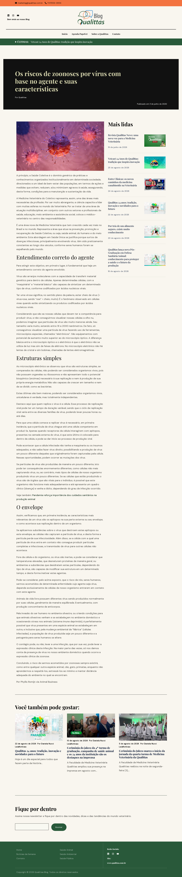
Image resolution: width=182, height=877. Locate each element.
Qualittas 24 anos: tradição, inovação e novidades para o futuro (123, 205)
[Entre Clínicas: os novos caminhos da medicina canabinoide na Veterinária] (155, 184)
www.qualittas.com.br (116, 863)
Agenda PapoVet (80, 34)
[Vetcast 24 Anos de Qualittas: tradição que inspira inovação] (155, 162)
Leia (17, 747)
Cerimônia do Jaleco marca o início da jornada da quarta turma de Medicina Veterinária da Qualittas (142, 754)
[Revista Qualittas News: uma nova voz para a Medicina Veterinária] (155, 140)
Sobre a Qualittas (100, 34)
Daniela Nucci (47, 743)
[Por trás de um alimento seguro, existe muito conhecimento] (155, 231)
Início (65, 34)
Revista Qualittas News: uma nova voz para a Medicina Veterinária (123, 138)
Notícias (22, 747)
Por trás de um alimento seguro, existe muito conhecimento (121, 229)
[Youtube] (18, 15)
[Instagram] (13, 15)
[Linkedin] (8, 15)
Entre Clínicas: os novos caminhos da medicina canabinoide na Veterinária (70, 41)
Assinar (58, 827)
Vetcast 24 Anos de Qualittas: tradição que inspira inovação (124, 160)
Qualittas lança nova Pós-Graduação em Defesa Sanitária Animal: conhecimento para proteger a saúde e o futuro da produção (123, 257)
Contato (116, 34)
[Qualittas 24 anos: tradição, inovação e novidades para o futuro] (155, 207)
